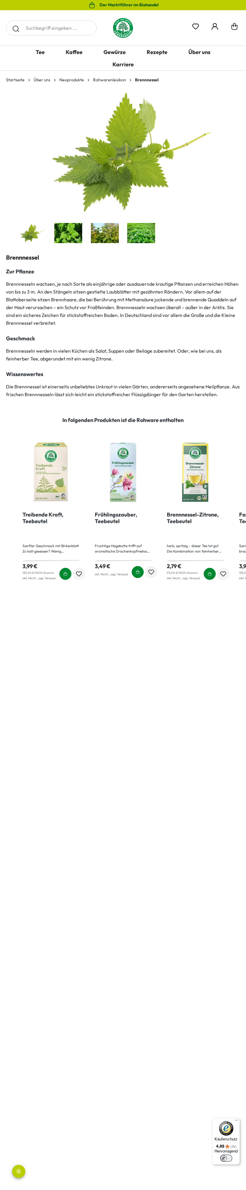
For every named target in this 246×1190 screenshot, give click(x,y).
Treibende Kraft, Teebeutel (42, 518)
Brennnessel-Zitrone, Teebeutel (193, 518)
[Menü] (236, 1121)
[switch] (226, 1158)
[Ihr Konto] (214, 25)
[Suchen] (16, 27)
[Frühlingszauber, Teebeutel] (123, 472)
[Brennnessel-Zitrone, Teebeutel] (195, 472)
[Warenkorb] (234, 28)
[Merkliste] (195, 25)
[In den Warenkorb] (65, 574)
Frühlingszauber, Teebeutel (116, 518)
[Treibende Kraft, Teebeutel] (50, 472)
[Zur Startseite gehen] (123, 27)
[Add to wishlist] (79, 574)
